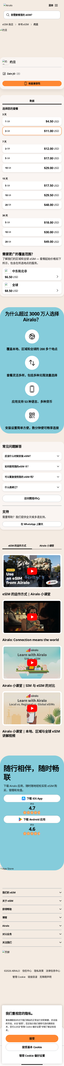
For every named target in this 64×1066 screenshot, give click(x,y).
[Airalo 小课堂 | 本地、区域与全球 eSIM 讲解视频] (32, 708)
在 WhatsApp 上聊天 (32, 524)
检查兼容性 (34, 83)
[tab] (32, 100)
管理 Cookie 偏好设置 (32, 1055)
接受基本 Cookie (32, 1047)
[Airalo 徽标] (10, 5)
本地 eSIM (23, 24)
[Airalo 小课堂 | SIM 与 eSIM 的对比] (32, 663)
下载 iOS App (34, 798)
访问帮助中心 (32, 498)
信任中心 (27, 970)
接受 (32, 1038)
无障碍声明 (45, 977)
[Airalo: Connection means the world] (32, 617)
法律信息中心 (53, 970)
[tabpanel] (32, 175)
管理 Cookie (19, 977)
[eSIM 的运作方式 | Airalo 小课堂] (32, 571)
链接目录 (32, 977)
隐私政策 (38, 970)
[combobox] (32, 15)
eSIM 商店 (7, 24)
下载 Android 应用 (34, 819)
